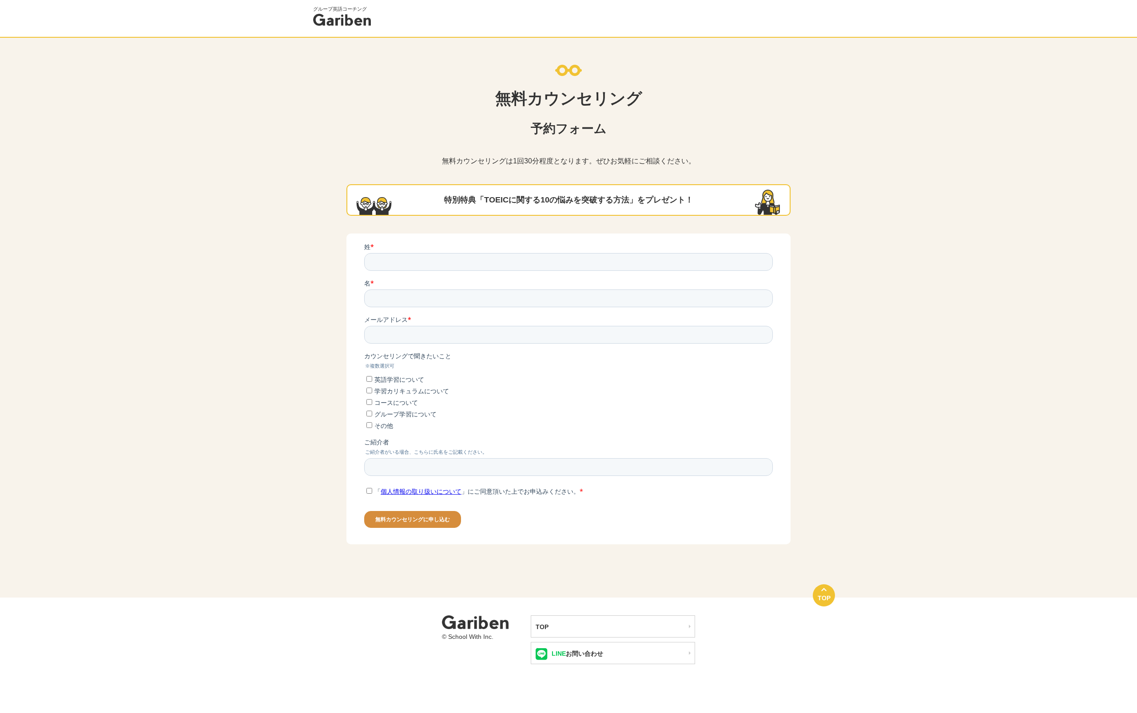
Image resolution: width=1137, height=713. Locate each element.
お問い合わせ (577, 653)
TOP (824, 598)
